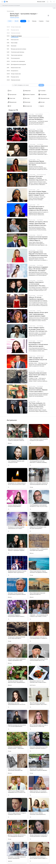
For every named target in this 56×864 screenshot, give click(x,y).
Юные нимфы (14, 42)
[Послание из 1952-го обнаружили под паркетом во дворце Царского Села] (39, 544)
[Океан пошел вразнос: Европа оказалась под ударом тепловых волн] (39, 566)
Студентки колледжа (16, 36)
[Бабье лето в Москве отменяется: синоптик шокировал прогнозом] (39, 478)
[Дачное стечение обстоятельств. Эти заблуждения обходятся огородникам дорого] (17, 830)
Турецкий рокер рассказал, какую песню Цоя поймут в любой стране (38, 374)
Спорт (47, 21)
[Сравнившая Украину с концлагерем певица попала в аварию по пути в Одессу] (17, 610)
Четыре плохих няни (16, 26)
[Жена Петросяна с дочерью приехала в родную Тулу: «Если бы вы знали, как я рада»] (39, 698)
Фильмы (34, 21)
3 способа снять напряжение (18, 61)
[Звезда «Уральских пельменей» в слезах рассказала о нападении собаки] (39, 830)
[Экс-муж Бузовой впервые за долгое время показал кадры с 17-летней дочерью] (39, 852)
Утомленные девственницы (17, 52)
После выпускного (15, 58)
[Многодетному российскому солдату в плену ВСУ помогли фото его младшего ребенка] (17, 434)
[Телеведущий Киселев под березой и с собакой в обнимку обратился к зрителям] (39, 456)
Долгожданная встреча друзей (18, 64)
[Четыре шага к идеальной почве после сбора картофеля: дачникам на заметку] (17, 632)
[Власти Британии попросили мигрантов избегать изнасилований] (39, 588)
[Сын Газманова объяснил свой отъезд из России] (17, 456)
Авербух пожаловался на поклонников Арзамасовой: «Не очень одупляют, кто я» (37, 284)
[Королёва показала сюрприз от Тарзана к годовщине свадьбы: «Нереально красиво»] (17, 544)
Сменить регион (14, 17)
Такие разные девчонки (16, 55)
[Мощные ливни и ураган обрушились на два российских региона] (39, 764)
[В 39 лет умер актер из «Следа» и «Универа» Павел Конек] (17, 808)
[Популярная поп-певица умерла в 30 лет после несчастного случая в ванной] (17, 478)
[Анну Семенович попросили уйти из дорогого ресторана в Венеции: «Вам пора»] (39, 434)
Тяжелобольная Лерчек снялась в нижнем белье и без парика (37, 163)
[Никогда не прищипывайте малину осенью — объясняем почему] (17, 742)
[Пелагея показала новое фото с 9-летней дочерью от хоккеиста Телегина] (39, 632)
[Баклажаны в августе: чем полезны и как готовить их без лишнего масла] (39, 676)
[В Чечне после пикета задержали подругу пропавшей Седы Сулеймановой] (17, 654)
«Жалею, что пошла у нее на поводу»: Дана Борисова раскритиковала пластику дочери (38, 223)
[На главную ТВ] (6, 1)
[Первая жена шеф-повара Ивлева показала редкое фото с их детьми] (39, 654)
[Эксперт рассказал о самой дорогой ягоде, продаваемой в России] (17, 676)
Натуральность (14, 70)
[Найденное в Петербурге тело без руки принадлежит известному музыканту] (39, 522)
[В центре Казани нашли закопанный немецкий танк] (17, 764)
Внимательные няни (16, 67)
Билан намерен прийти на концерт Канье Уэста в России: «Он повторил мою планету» (38, 329)
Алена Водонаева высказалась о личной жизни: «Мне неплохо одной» (38, 344)
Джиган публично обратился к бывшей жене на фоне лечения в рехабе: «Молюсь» (38, 147)
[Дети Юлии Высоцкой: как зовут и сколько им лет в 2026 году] (39, 720)
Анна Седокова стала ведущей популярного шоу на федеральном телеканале (38, 253)
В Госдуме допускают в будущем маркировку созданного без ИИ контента (38, 208)
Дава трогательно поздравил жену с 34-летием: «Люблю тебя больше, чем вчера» (38, 268)
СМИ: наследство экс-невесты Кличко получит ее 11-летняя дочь (38, 359)
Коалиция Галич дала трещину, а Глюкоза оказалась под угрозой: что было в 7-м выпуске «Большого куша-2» (38, 178)
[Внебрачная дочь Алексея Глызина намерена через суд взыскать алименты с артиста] (17, 566)
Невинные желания (15, 33)
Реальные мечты (15, 30)
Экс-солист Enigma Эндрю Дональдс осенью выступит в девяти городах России (38, 193)
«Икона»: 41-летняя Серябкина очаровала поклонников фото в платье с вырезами (38, 299)
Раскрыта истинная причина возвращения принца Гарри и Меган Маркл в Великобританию (38, 238)
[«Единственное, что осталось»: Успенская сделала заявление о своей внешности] (39, 786)
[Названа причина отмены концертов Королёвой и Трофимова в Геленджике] (17, 500)
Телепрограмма (10, 11)
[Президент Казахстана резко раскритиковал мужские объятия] (17, 588)
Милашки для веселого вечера (18, 49)
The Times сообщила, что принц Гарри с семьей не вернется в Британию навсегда (37, 405)
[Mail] (4, 1)
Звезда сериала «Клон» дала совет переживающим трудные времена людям (38, 314)
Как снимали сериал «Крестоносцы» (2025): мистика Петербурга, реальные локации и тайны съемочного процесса (38, 117)
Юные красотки (15, 39)
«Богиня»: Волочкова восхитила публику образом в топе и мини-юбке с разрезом (38, 390)
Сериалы (41, 21)
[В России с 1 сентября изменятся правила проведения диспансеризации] (17, 852)
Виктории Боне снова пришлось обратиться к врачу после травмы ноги (37, 132)
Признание (13, 45)
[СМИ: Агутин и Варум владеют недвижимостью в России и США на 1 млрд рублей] (17, 786)
